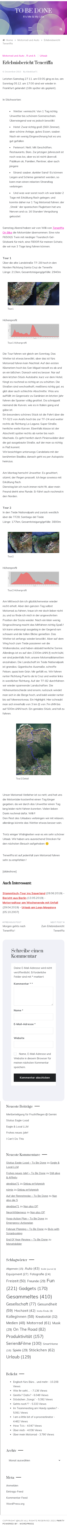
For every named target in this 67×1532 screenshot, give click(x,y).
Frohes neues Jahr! (17, 1132)
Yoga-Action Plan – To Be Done (25, 1218)
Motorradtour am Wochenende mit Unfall (30, 902)
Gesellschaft (21, 1304)
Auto (32, 1268)
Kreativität (46, 1317)
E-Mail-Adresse (25, 1024)
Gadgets (33, 1288)
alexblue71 (31, 71)
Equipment (17, 1274)
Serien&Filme (24, 1343)
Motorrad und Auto (13, 55)
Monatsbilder (14, 1243)
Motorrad (39, 1323)
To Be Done (33, 11)
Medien (15, 1323)
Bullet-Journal (48, 1269)
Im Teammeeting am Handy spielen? (35, 1408)
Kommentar (22, 983)
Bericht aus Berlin (14, 898)
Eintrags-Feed (14, 1491)
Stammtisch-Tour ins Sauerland (24, 893)
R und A (30, 55)
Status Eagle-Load (17, 1120)
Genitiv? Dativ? (22, 1395)
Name (18, 1010)
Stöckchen (42, 1350)
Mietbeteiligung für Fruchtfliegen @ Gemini (31, 1114)
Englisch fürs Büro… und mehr (30, 1381)
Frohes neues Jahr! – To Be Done (26, 1173)
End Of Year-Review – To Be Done (27, 1239)
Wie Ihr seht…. (21, 1390)
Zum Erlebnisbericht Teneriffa (52, 928)
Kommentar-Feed (16, 1497)
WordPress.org (15, 1503)
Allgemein (14, 1268)
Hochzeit (25, 1310)
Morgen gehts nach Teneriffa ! (14, 928)
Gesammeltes (29, 1296)
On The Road (29, 1329)
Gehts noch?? (21, 1403)
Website (19, 1038)
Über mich (19, 1430)
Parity (60, 1520)
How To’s (19, 1425)
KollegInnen (20, 1316)
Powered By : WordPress (18, 1524)
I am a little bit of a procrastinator (33, 1417)
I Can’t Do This (15, 1138)
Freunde (36, 1281)
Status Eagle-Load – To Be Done (26, 1162)
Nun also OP (30, 1206)
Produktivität (25, 1336)
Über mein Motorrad (25, 1434)
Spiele (20, 1350)
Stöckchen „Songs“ (24, 1399)
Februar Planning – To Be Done (25, 1229)
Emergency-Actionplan (19, 1222)
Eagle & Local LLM (17, 1126)
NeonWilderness (16, 1212)
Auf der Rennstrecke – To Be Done (27, 1195)
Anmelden (12, 1485)
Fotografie (40, 1274)
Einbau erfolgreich (34, 1183)
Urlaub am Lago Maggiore (39, 907)
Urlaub (43, 55)
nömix (9, 1189)
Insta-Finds (45, 1310)
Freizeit (16, 1281)
